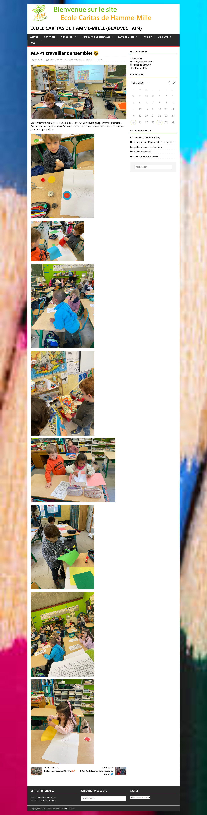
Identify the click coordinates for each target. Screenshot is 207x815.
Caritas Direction (55, 59)
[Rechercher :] (153, 167)
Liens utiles (164, 37)
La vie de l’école (127, 37)
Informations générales (96, 37)
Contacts (49, 37)
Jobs (32, 42)
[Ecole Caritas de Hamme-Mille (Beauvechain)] (97, 20)
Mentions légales (49, 797)
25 (133, 122)
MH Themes (70, 808)
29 (159, 122)
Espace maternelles (75, 59)
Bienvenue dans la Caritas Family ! (145, 137)
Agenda (148, 37)
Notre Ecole (68, 37)
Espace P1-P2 (90, 59)
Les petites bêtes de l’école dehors (146, 147)
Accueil (34, 37)
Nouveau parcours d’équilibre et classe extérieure (152, 142)
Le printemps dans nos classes (144, 156)
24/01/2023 (39, 59)
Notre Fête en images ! (140, 151)
